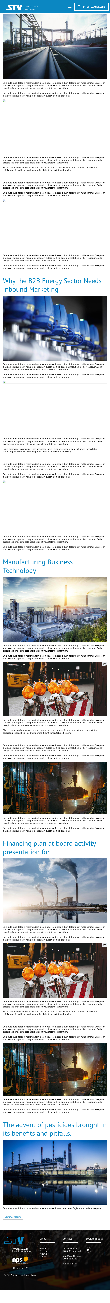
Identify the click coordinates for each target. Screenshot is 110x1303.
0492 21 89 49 (70, 1258)
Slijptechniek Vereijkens (24, 1274)
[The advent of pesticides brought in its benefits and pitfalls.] (55, 1171)
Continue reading (13, 1216)
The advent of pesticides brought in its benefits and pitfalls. (55, 1129)
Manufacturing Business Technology (38, 566)
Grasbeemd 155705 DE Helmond (72, 1249)
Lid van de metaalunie (21, 1251)
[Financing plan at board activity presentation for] (55, 890)
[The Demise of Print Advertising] (55, 46)
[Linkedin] (88, 1250)
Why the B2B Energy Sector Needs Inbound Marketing (52, 285)
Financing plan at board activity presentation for (49, 847)
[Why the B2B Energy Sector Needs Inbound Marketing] (55, 327)
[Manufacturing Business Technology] (55, 609)
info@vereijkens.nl (72, 1256)
